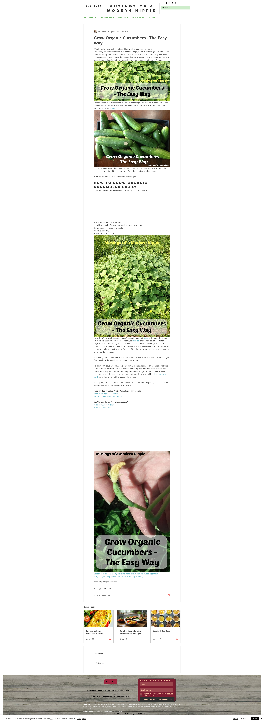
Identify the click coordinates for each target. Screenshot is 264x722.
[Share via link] (110, 589)
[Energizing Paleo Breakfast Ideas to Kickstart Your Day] (98, 618)
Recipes (123, 17)
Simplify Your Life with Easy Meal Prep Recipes (130, 632)
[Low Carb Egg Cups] (165, 618)
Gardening (107, 17)
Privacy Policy (81, 719)
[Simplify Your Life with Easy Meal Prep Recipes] (132, 618)
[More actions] (169, 31)
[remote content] (132, 206)
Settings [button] (235, 719)
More (152, 17)
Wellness (138, 17)
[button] (178, 17)
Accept (255, 719)
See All (178, 607)
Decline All (244, 719)
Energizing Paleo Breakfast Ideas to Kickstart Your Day (94, 632)
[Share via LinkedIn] (105, 589)
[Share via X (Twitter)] (100, 589)
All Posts (90, 17)
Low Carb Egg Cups (161, 631)
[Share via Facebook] (95, 589)
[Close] (261, 718)
